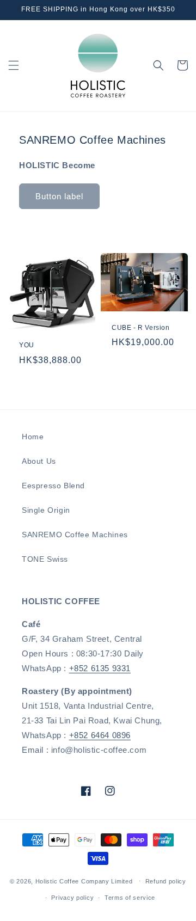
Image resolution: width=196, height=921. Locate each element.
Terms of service (130, 897)
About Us (39, 461)
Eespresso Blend (53, 485)
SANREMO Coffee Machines (75, 534)
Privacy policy (72, 897)
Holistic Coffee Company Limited (84, 880)
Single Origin (46, 510)
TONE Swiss (45, 559)
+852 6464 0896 (100, 735)
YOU (26, 345)
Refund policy (165, 881)
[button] (14, 65)
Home (33, 436)
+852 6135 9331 (100, 668)
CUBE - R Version (141, 327)
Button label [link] (59, 196)
